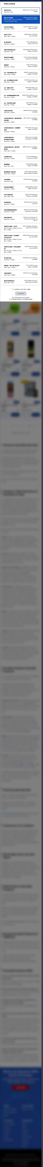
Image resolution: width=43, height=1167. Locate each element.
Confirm (21, 293)
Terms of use (28, 299)
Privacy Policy (17, 299)
